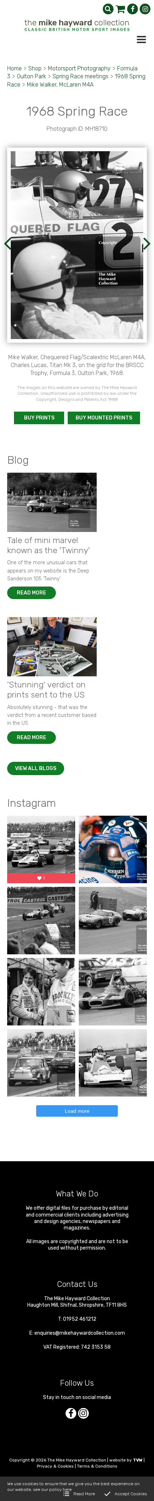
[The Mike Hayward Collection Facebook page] (132, 9)
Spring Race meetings (81, 76)
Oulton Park (31, 76)
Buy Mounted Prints (104, 418)
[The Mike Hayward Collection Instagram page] (145, 9)
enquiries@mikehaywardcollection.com (79, 1333)
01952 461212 (79, 1319)
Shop (35, 68)
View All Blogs (35, 768)
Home (14, 68)
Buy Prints (39, 418)
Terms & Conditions (97, 1466)
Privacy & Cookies (55, 1466)
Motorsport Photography (79, 68)
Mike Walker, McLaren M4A (60, 84)
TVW (138, 1460)
